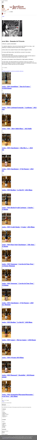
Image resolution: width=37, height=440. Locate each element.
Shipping (3, 412)
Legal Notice (4, 413)
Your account (3, 419)
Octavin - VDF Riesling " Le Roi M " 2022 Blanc (16, 190)
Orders (3, 424)
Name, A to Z (6, 71)
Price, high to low (20, 71)
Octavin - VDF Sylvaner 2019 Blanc (12, 357)
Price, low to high (15, 71)
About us (3, 415)
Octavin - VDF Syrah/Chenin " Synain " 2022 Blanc (17, 227)
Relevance (2, 71)
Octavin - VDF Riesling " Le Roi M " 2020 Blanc (16, 322)
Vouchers (3, 426)
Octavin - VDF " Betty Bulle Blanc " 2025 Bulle (16, 128)
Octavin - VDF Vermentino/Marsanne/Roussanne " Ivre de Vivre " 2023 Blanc (17, 395)
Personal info (4, 425)
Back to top (2, 401)
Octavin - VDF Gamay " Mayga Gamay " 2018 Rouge (18, 340)
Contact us (4, 416)
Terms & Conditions (5, 414)
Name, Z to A (10, 71)
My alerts (3, 427)
